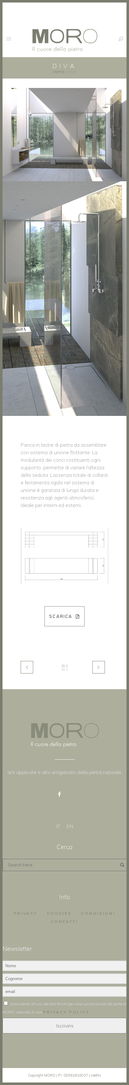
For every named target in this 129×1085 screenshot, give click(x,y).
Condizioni (98, 913)
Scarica (60, 616)
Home (58, 71)
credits (96, 1075)
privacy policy (66, 1012)
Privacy (26, 913)
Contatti (64, 921)
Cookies (59, 913)
